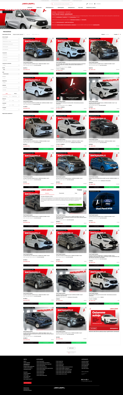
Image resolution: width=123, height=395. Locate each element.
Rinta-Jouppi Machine (28, 379)
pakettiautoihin (96, 24)
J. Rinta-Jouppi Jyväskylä (40, 369)
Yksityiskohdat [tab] (61, 193)
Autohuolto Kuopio (85, 362)
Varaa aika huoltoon (85, 368)
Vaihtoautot (5, 54)
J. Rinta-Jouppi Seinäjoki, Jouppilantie (62, 368)
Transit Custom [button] (36, 34)
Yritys (25, 359)
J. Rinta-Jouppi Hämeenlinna (41, 366)
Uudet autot (5, 60)
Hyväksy (75, 204)
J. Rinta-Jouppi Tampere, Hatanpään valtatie (64, 369)
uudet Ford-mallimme (69, 22)
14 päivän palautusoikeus (28, 367)
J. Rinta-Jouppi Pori (59, 362)
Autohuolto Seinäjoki (85, 364)
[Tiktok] (87, 379)
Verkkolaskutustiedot (27, 369)
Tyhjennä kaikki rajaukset (19, 34)
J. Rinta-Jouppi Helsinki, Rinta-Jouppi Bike (43, 364)
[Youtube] (86, 379)
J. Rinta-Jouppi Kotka (40, 371)
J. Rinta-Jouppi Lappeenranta (41, 375)
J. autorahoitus (59, 17)
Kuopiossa (77, 19)
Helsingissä (72, 19)
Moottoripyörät (5, 46)
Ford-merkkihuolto (85, 365)
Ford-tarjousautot (60, 22)
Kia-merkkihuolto (85, 366)
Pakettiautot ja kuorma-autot (8, 44)
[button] (7, 113)
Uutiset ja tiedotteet (27, 373)
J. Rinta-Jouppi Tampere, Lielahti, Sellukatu (63, 371)
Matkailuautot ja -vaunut (7, 41)
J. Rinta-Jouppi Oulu (59, 361)
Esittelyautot (5, 57)
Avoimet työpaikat (27, 362)
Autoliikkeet (39, 359)
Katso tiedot (30, 73)
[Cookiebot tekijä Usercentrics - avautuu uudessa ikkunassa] (78, 190)
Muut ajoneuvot (5, 49)
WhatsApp (47, 73)
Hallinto (25, 361)
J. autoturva (64, 17)
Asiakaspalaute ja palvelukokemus (27, 364)
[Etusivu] (28, 4)
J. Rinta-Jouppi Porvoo (60, 364)
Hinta (7, 93)
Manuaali (4, 89)
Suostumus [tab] (47, 193)
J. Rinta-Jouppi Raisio (59, 365)
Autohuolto (85, 359)
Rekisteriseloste (26, 387)
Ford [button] (29, 34)
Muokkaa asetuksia (60, 204)
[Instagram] (83, 379)
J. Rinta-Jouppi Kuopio (40, 372)
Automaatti (5, 87)
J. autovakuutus (72, 17)
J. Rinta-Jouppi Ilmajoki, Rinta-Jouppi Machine (44, 368)
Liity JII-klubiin (27, 382)
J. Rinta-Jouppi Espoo (40, 361)
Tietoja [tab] (76, 193)
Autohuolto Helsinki (85, 361)
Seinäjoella (84, 19)
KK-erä (15, 93)
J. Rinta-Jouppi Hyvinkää (40, 365)
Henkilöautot (5, 38)
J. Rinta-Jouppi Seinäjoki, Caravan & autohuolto (64, 366)
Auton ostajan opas (27, 376)
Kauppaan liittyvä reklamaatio (29, 366)
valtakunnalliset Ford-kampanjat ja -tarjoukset (66, 24)
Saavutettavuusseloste (28, 390)
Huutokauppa (26, 377)
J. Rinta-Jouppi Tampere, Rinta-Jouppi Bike (63, 372)
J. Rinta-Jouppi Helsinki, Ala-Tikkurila (43, 362)
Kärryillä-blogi (26, 374)
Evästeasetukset (26, 389)
